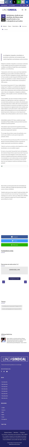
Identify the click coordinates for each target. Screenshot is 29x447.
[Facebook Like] (6, 2)
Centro (3, 410)
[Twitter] (24, 5)
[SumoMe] (27, 2)
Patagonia (4, 419)
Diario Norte (15, 26)
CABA (3, 407)
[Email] (23, 2)
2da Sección (5, 384)
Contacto (22, 432)
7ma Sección (5, 395)
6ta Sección (4, 393)
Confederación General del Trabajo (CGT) (11, 306)
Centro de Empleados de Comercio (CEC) (11, 309)
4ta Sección (4, 388)
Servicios (16, 432)
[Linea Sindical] (9, 10)
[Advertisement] (14, 43)
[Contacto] (27, 5)
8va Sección (4, 398)
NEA (3, 412)
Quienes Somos (8, 432)
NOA (3, 414)
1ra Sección (4, 382)
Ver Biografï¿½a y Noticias (14, 278)
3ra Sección (4, 386)
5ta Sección (4, 391)
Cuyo (3, 417)
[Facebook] (22, 5)
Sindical (4, 26)
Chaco (9, 26)
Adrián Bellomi (14, 269)
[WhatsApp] (19, 2)
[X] (14, 2)
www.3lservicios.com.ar (14, 444)
